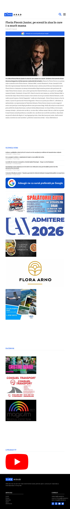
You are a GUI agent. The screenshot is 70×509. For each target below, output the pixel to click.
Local (7, 496)
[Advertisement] (35, 6)
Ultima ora (9, 503)
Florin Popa (16, 158)
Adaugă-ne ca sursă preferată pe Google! (37, 33)
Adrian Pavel (16, 154)
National (8, 500)
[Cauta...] (60, 14)
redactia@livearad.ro (58, 496)
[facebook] (53, 503)
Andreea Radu (17, 163)
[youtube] (59, 503)
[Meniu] (64, 14)
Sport (7, 502)
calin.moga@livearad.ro (59, 500)
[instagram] (56, 503)
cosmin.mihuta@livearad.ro (60, 498)
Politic (7, 498)
